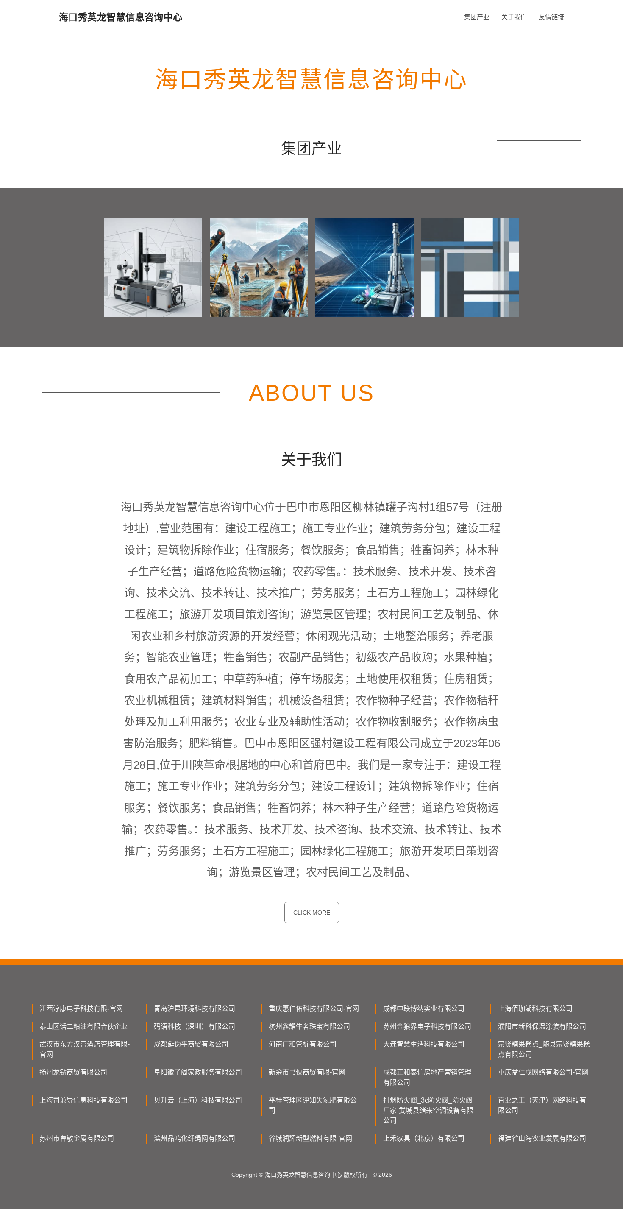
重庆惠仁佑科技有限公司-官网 (314, 1008)
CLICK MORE (311, 912)
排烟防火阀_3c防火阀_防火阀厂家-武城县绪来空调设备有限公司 (428, 1110)
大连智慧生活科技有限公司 (423, 1044)
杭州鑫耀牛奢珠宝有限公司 (309, 1026)
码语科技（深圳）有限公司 (194, 1026)
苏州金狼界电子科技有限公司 (427, 1026)
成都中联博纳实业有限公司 (423, 1008)
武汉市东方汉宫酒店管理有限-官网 (84, 1049)
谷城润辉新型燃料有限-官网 (310, 1138)
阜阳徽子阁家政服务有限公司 (198, 1072)
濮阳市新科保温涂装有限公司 (542, 1026)
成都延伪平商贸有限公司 (191, 1044)
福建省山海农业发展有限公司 (542, 1138)
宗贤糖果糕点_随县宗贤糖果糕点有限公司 (544, 1049)
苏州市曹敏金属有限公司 (76, 1138)
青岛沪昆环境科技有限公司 (194, 1008)
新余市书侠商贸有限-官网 (307, 1072)
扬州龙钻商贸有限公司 (73, 1072)
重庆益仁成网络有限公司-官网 (543, 1072)
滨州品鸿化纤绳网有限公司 (194, 1138)
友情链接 (551, 16)
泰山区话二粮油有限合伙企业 (83, 1026)
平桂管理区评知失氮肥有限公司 (313, 1105)
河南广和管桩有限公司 (303, 1044)
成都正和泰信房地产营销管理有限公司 (427, 1077)
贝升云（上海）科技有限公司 (198, 1100)
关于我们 (514, 16)
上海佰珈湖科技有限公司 (535, 1008)
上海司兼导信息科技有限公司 (83, 1100)
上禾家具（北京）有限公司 (423, 1138)
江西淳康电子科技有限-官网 (81, 1008)
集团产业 (477, 16)
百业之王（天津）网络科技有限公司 (542, 1105)
